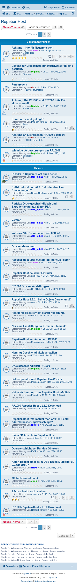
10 (64, 56)
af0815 (34, 50)
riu (32, 87)
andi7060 (35, 276)
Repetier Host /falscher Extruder (32, 273)
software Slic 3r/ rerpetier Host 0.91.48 (36, 233)
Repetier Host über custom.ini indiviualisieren (41, 259)
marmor (35, 494)
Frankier (35, 395)
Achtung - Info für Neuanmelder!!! (33, 47)
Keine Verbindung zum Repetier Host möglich (41, 392)
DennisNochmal (39, 193)
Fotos (26, 124)
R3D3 (34, 467)
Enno (33, 315)
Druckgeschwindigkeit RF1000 (31, 365)
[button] (49, 34)
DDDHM (35, 289)
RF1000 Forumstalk (33, 90)
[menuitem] (14, 7)
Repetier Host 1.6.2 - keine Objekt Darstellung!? (42, 299)
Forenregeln (19, 84)
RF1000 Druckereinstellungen (30, 286)
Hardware (28, 108)
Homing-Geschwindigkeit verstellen (34, 352)
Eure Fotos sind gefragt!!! (28, 119)
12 (73, 56)
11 (69, 56)
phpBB (27, 574)
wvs (33, 302)
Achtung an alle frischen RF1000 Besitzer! (38, 134)
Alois (33, 408)
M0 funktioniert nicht (25, 478)
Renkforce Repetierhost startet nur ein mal (38, 312)
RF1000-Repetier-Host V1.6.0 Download (36, 507)
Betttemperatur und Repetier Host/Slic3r (37, 379)
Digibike (35, 71)
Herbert (35, 510)
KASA (34, 355)
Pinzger (35, 122)
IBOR (34, 451)
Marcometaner (38, 342)
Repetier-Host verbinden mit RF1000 (34, 339)
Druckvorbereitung (23, 246)
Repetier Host (13, 21)
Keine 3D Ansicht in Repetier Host (33, 435)
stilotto (34, 438)
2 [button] (44, 34)
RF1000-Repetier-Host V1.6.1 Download (36, 405)
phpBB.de (52, 577)
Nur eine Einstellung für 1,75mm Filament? (39, 326)
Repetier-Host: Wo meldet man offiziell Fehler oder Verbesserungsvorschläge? (40, 420)
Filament (27, 74)
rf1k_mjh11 (37, 177)
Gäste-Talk (28, 53)
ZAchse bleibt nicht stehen (29, 491)
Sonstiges (28, 156)
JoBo (34, 481)
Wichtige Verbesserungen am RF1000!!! (36, 150)
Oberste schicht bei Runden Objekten (35, 448)
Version (16, 219)
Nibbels (35, 425)
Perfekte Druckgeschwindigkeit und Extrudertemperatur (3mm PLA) (34, 205)
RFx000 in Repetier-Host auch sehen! (35, 174)
